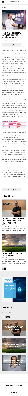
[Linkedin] (3, 312)
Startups (4, 183)
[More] (23, 45)
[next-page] (5, 269)
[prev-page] (3, 269)
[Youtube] (10, 312)
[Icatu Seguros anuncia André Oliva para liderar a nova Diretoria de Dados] (14, 208)
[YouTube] (14, 392)
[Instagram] (6, 312)
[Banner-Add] (14, 289)
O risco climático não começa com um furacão (13, 254)
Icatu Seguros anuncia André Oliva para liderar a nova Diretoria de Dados (13, 220)
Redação (7, 40)
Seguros (4, 7)
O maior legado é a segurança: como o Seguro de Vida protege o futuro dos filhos (14, 362)
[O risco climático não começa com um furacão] (14, 243)
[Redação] (3, 41)
